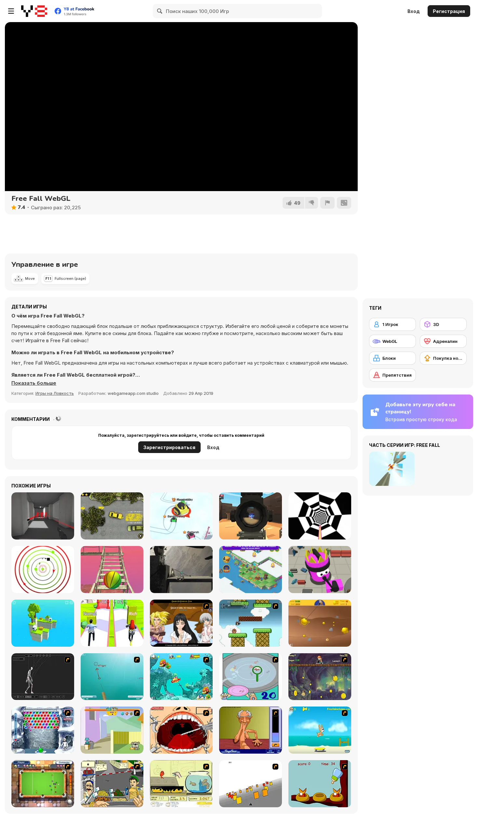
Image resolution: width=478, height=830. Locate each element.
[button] (33, 383)
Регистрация (449, 11)
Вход (413, 11)
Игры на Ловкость (54, 393)
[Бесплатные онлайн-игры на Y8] (34, 11)
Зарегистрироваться (169, 447)
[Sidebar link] (11, 11)
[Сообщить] (327, 203)
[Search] (160, 11)
